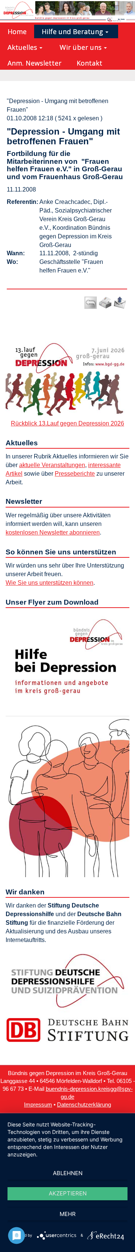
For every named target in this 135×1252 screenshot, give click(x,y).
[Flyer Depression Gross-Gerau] (67, 744)
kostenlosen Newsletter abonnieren (53, 532)
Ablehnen (67, 1173)
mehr (68, 1214)
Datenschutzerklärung (84, 1105)
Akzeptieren (68, 1193)
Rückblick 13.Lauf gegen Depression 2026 (67, 423)
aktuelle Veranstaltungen (52, 465)
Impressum (38, 1105)
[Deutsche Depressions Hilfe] (67, 980)
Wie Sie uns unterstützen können (49, 583)
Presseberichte (75, 473)
